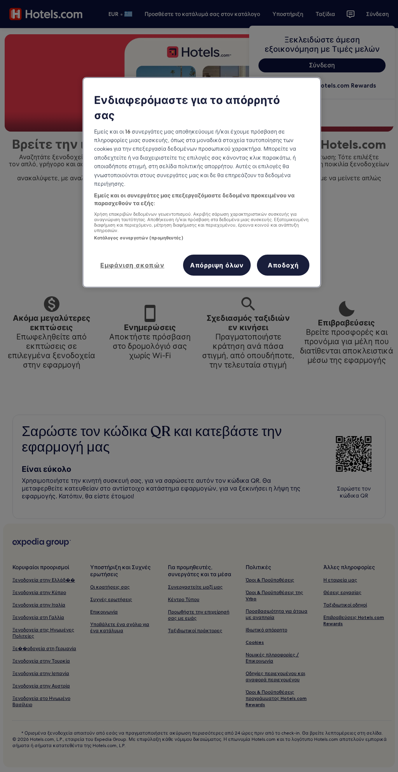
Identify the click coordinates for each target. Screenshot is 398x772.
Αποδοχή (283, 265)
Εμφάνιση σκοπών (132, 265)
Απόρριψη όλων (217, 265)
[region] (201, 182)
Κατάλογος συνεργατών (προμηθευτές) (138, 238)
